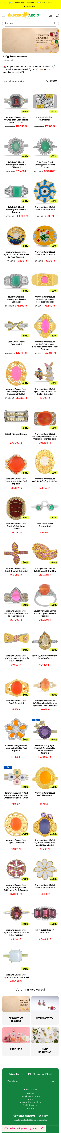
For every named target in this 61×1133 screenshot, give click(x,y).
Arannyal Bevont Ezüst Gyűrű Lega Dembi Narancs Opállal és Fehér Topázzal (44, 436)
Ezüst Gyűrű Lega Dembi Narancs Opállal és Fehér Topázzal (45, 613)
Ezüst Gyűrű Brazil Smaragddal (45, 525)
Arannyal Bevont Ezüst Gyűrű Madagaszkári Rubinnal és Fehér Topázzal (16, 887)
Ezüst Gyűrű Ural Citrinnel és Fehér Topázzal (44, 657)
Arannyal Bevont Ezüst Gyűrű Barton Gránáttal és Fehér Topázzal (16, 120)
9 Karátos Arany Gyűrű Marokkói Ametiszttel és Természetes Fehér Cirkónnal (44, 749)
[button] (3, 15)
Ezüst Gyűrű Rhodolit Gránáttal (45, 931)
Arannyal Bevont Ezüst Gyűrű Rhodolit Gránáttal (16, 569)
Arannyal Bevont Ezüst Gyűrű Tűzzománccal (45, 208)
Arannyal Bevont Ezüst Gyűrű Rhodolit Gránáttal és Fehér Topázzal (16, 658)
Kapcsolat (30, 1108)
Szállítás (30, 1093)
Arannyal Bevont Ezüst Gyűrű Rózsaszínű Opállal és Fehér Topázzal (16, 613)
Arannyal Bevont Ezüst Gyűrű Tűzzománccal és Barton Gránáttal (45, 391)
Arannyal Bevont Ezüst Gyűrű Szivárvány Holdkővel (44, 480)
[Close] (42, 1128)
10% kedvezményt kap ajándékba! (21, 1128)
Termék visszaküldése (30, 1096)
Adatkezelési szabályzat (31, 1102)
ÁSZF (30, 1099)
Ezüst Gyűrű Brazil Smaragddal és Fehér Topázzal (45, 164)
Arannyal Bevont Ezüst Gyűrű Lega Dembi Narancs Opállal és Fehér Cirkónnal (44, 703)
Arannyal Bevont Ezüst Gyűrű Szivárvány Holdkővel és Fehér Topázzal (16, 254)
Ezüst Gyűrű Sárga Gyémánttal (44, 118)
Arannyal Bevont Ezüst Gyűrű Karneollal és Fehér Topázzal (16, 481)
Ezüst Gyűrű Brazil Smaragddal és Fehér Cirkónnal (16, 164)
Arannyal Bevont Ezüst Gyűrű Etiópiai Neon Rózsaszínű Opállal (45, 299)
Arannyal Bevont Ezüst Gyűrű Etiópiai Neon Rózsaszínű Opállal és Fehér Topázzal (44, 345)
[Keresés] (55, 23)
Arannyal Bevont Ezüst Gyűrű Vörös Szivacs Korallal (16, 526)
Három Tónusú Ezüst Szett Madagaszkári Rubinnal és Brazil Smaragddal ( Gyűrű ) (16, 797)
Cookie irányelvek (30, 1105)
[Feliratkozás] (52, 1081)
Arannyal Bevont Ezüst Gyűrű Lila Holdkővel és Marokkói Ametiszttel (44, 842)
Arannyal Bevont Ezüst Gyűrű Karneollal (16, 702)
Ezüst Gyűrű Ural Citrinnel (16, 434)
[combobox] (30, 23)
